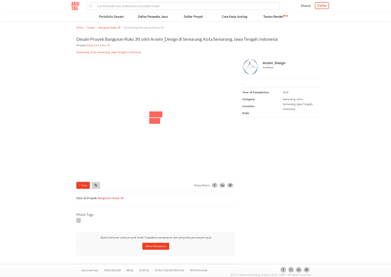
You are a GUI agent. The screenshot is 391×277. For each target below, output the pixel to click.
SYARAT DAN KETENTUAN (170, 270)
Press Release (112, 270)
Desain (91, 27)
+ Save (83, 185)
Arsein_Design (274, 63)
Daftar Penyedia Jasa (153, 17)
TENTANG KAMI (198, 270)
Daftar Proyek (193, 17)
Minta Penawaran (156, 246)
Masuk (306, 6)
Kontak (144, 270)
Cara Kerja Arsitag (234, 17)
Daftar (321, 6)
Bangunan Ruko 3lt (109, 27)
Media (130, 270)
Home (79, 27)
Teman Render (275, 17)
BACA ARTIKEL (90, 270)
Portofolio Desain (111, 17)
